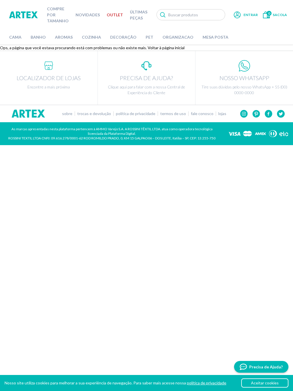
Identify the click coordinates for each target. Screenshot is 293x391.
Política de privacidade (135, 113)
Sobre (67, 113)
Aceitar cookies (265, 382)
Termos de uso (173, 113)
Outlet (115, 14)
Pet (149, 37)
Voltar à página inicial (166, 47)
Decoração (123, 37)
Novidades (88, 14)
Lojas (222, 113)
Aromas (64, 37)
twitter (281, 114)
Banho (38, 37)
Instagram (244, 114)
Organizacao (178, 37)
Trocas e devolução (94, 113)
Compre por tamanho (58, 14)
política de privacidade (206, 382)
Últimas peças (138, 14)
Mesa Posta (215, 37)
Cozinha (91, 37)
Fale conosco (202, 113)
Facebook (268, 114)
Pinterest (256, 114)
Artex (23, 15)
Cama (15, 37)
